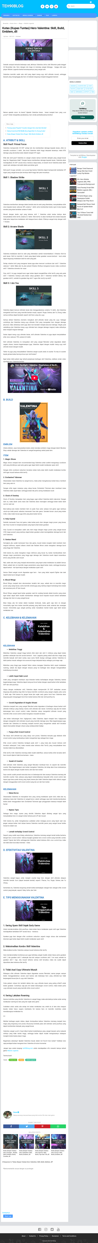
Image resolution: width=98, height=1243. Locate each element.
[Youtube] (56, 6)
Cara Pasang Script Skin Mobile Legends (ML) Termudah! (85, 190)
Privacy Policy (43, 1236)
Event (90, 86)
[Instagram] (52, 6)
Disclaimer (55, 1236)
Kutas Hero (13, 1060)
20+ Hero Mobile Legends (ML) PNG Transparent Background (86, 181)
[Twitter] (47, 6)
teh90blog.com (28, 1048)
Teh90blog (12, 6)
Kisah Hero (80, 89)
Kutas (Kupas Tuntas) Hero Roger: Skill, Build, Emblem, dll (25, 134)
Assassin (73, 86)
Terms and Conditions (69, 1236)
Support (86, 92)
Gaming (39, 15)
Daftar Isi (16, 15)
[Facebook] (43, 6)
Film (47, 15)
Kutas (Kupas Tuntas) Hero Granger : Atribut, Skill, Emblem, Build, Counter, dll (10, 1153)
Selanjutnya (6, 1213)
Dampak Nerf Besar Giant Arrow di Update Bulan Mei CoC (86, 206)
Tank (92, 92)
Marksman (79, 92)
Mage (21, 1060)
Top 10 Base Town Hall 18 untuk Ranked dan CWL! (85, 215)
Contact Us (32, 1236)
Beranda (6, 15)
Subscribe (83, 143)
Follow (83, 117)
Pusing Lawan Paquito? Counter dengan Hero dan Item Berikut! (26, 128)
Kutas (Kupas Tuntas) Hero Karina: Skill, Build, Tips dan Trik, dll (42, 1152)
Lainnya (54, 15)
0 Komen (18, 36)
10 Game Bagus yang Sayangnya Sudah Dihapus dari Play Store (85, 198)
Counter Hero (82, 86)
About (23, 1236)
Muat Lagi (8, 1216)
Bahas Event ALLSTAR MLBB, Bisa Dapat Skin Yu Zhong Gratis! (26, 131)
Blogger (84, 157)
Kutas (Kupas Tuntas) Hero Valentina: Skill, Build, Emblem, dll (25, 1152)
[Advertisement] (35, 95)
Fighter (73, 89)
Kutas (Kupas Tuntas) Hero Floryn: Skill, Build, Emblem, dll (57, 1152)
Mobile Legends (28, 15)
